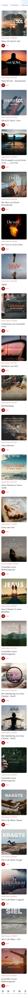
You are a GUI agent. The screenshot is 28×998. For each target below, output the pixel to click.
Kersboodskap (7, 406)
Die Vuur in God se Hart (12, 244)
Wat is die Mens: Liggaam (12, 899)
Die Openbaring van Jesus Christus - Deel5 (12, 694)
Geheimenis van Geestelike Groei (13, 325)
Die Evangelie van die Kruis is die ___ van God (13, 161)
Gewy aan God (7, 527)
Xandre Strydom (14, 5)
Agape (4, 284)
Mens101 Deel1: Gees (11, 120)
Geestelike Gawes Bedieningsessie (9, 652)
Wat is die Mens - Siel (10, 939)
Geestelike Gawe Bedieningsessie (8, 568)
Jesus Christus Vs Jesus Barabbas (11, 610)
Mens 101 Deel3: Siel (10, 41)
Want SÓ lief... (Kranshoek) (13, 81)
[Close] (2, 2)
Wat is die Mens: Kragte (11, 860)
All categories (5, 5)
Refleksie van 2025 (9, 366)
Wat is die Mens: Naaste (11, 820)
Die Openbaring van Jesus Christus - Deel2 (12, 737)
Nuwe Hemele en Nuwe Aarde (11, 486)
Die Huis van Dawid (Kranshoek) (10, 203)
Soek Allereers (7, 445)
